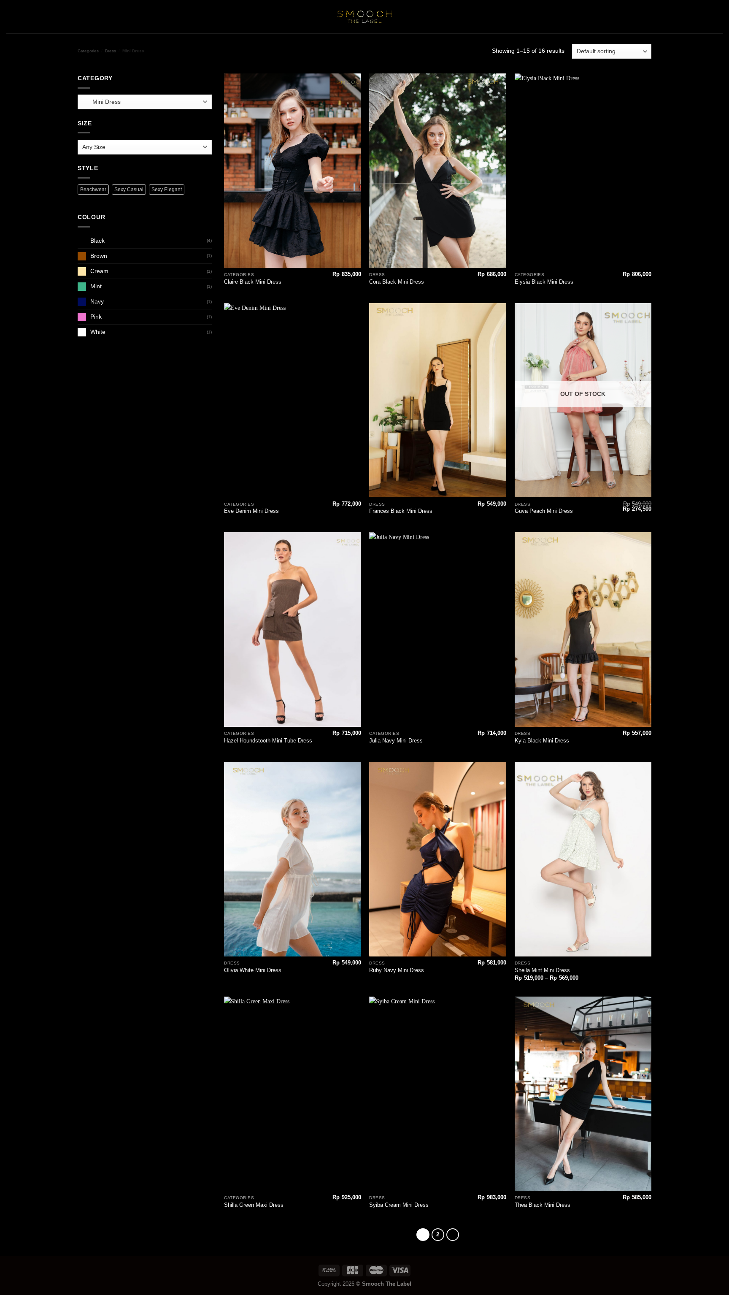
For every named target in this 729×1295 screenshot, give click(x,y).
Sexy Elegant (166, 189)
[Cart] (718, 17)
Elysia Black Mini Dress (544, 282)
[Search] (657, 16)
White (97, 331)
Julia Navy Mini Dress (396, 740)
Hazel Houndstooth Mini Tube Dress (268, 740)
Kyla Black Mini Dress (542, 740)
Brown (98, 255)
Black (97, 240)
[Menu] (11, 16)
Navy (97, 301)
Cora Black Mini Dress (396, 282)
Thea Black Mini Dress (542, 1205)
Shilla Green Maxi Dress (254, 1205)
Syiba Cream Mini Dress (399, 1205)
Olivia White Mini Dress (252, 970)
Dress (110, 51)
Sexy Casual (128, 189)
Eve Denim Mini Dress (251, 511)
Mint (96, 286)
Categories (88, 51)
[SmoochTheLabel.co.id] (364, 16)
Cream (99, 271)
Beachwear (93, 189)
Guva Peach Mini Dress (544, 511)
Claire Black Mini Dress (252, 282)
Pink (96, 316)
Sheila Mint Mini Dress (542, 970)
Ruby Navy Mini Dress (396, 970)
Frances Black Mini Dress (400, 511)
